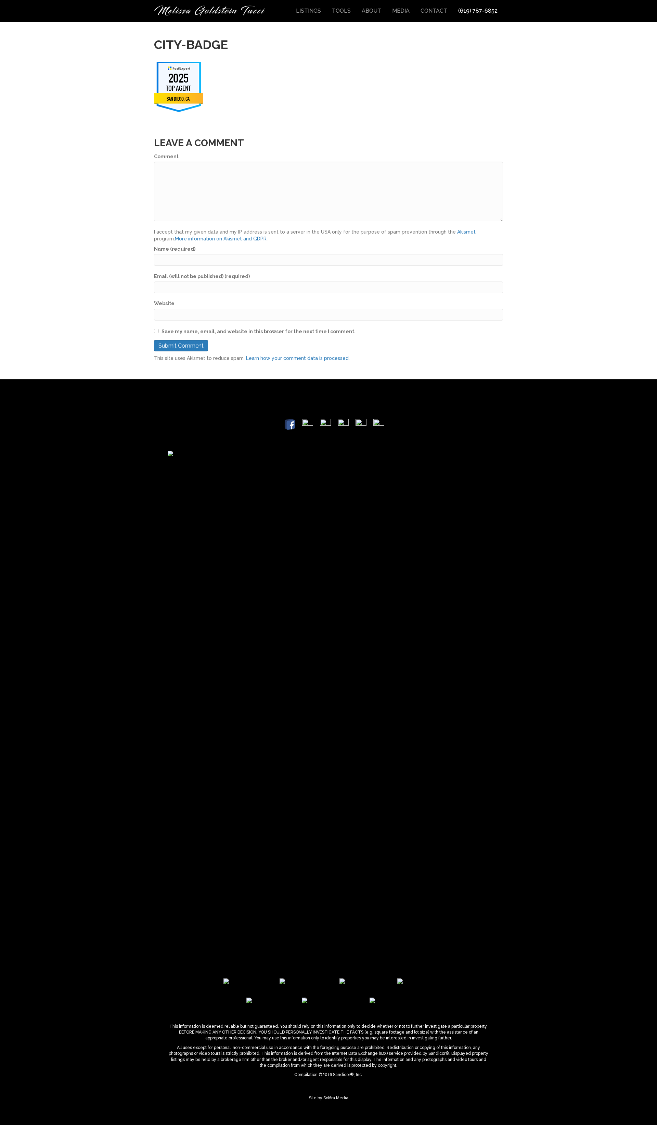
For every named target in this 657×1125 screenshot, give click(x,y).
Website (164, 303)
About (371, 11)
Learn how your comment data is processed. (298, 358)
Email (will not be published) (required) (202, 276)
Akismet (466, 232)
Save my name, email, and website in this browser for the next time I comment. (259, 331)
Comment (166, 156)
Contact (434, 11)
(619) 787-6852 (478, 11)
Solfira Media (335, 1098)
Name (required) (174, 249)
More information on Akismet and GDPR (221, 238)
